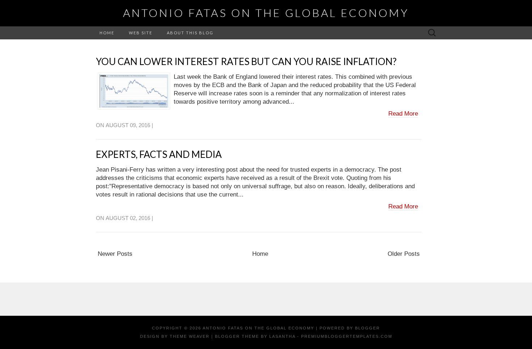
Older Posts (404, 253)
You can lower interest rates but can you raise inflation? (246, 61)
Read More (403, 113)
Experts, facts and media (159, 154)
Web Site (140, 32)
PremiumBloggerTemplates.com (346, 336)
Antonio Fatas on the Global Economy (266, 12)
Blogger (367, 328)
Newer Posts (115, 253)
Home (107, 32)
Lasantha (282, 336)
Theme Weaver (190, 336)
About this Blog (190, 32)
